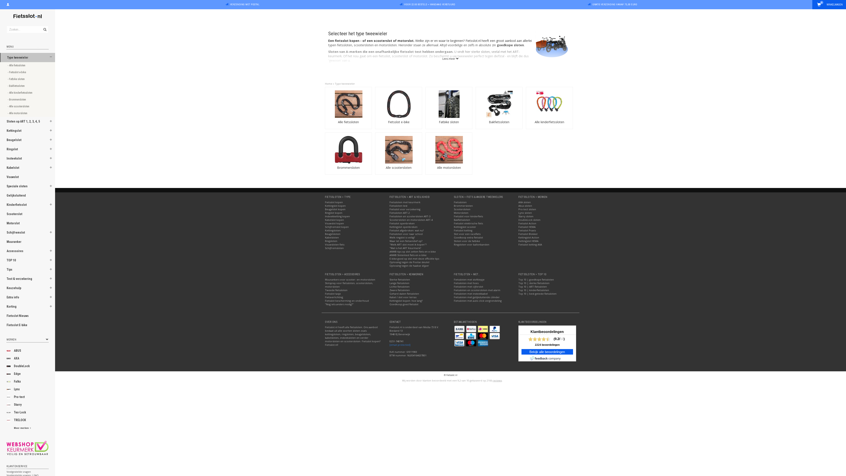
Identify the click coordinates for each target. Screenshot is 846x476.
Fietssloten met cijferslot (468, 286)
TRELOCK (20, 420)
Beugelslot (14, 140)
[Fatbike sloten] (449, 104)
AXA (16, 358)
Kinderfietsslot (17, 204)
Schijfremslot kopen (337, 227)
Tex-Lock (20, 412)
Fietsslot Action (527, 223)
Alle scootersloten (399, 167)
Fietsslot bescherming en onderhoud (347, 300)
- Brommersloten (17, 99)
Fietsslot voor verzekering (405, 209)
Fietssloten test (398, 205)
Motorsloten (461, 212)
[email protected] (400, 344)
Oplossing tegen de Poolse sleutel (409, 262)
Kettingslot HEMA (528, 241)
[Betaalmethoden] (460, 328)
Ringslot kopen (333, 212)
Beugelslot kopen (335, 209)
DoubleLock (22, 366)
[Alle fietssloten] (348, 104)
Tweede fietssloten (336, 290)
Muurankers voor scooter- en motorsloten (350, 279)
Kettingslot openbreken (403, 227)
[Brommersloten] (348, 149)
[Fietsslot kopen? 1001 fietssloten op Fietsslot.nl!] (27, 16)
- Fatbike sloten (16, 79)
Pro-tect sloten (527, 209)
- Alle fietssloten (17, 65)
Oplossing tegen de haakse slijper (409, 265)
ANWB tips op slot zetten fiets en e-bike (413, 251)
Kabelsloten (332, 237)
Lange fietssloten (399, 283)
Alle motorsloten (449, 167)
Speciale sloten (17, 186)
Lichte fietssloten (400, 286)
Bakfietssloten (499, 122)
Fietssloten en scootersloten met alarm (477, 290)
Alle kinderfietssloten (549, 122)
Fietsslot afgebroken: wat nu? (407, 230)
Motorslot (13, 223)
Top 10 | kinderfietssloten (533, 290)
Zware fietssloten (400, 290)
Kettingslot (14, 130)
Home (328, 83)
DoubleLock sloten (529, 219)
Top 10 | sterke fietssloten (533, 283)
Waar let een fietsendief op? (406, 241)
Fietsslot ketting (463, 230)
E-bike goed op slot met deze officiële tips (414, 258)
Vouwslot (13, 177)
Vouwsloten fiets (334, 244)
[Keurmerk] (27, 448)
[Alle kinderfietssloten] (549, 104)
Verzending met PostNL (245, 4)
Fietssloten (460, 202)
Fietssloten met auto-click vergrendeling (478, 300)
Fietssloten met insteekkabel (471, 293)
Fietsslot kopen (334, 202)
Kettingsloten (333, 230)
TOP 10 (11, 260)
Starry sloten (525, 216)
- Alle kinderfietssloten (20, 92)
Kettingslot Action (528, 237)
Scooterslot (14, 214)
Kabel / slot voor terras (403, 297)
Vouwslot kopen (334, 223)
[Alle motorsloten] (449, 149)
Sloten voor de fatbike (467, 241)
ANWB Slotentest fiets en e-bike (408, 255)
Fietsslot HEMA (527, 227)
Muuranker (14, 242)
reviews (497, 380)
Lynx (17, 389)
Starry (18, 404)
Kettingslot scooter (465, 227)
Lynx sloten (525, 212)
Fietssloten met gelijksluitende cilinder (477, 297)
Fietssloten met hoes (466, 283)
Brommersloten (348, 167)
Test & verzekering (19, 279)
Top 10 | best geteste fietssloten (537, 293)
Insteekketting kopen (337, 216)
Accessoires (15, 251)
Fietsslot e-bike (399, 122)
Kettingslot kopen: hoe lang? (406, 300)
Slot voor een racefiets (467, 234)
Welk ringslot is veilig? (402, 237)
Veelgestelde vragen (19, 471)
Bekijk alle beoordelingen (547, 352)
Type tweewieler (17, 57)
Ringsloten (331, 241)
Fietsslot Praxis (527, 230)
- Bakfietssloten (16, 85)
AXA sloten (524, 202)
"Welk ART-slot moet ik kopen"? (408, 244)
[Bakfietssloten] (499, 104)
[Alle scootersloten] (398, 149)
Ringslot (12, 149)
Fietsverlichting (334, 297)
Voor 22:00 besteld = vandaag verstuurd (429, 4)
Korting (12, 306)
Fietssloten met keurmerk (405, 202)
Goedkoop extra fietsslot (468, 237)
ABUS (17, 350)
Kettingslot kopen (335, 205)
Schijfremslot (16, 232)
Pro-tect (19, 397)
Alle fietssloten (348, 122)
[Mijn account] (8, 4)
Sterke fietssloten (400, 279)
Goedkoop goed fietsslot (404, 304)
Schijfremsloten (334, 248)
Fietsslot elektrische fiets (468, 223)
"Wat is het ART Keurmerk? (405, 248)
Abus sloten (525, 205)
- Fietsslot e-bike (17, 72)
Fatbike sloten (449, 122)
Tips (9, 269)
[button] (50, 57)
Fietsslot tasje (333, 293)
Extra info (13, 297)
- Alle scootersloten (19, 106)
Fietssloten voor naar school (406, 234)
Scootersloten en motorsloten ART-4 (411, 219)
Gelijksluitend (16, 195)
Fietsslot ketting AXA (530, 244)
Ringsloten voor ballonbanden (471, 244)
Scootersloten (462, 209)
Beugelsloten (332, 234)
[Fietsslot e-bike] (398, 104)
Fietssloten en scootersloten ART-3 (410, 216)
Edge (17, 374)
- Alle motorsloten (18, 113)
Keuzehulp (14, 288)
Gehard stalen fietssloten (404, 293)
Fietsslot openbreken (402, 223)
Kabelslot (13, 167)
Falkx (17, 381)
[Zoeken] (44, 27)
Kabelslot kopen (334, 219)
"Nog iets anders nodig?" (339, 304)
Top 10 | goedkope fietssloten (536, 279)
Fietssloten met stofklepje (469, 279)
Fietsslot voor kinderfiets (468, 216)
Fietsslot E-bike (17, 325)
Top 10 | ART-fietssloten (532, 286)
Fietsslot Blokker (528, 234)
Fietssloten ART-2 (400, 212)
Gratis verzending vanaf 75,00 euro (614, 4)
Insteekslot (14, 158)
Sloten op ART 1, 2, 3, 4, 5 (23, 121)
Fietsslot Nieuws (18, 316)
